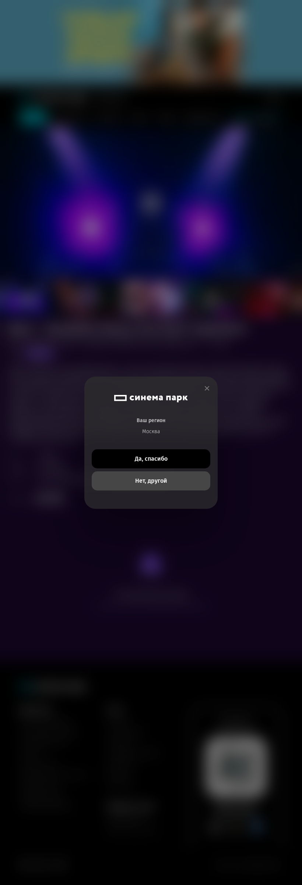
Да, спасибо (151, 458)
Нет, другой (151, 480)
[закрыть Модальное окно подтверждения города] (207, 388)
